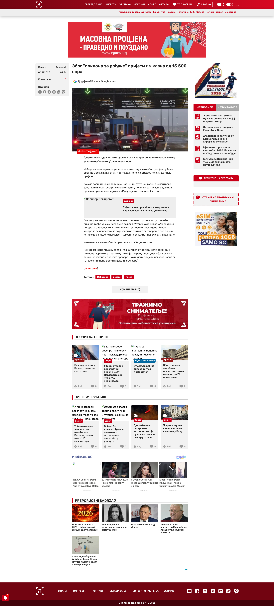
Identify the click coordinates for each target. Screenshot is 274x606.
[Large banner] (137, 40)
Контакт (98, 591)
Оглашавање (118, 591)
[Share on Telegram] (49, 92)
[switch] (220, 4)
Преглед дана (93, 4)
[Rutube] (220, 591)
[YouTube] (189, 591)
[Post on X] (54, 92)
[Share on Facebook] (44, 92)
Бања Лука (159, 12)
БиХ (192, 12)
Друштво (146, 12)
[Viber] (236, 591)
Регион (210, 12)
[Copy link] (40, 92)
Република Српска (129, 12)
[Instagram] (205, 591)
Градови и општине (178, 12)
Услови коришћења (146, 591)
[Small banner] (216, 80)
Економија (230, 12)
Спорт (152, 4)
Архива (164, 4)
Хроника (125, 4)
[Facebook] (197, 591)
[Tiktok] (228, 591)
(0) (130, 289)
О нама (62, 591)
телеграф (90, 268)
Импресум (79, 591)
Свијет (219, 12)
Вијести (110, 4)
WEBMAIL (169, 591)
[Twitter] (213, 591)
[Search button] (237, 4)
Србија (200, 12)
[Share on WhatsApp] (59, 92)
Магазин (139, 4)
